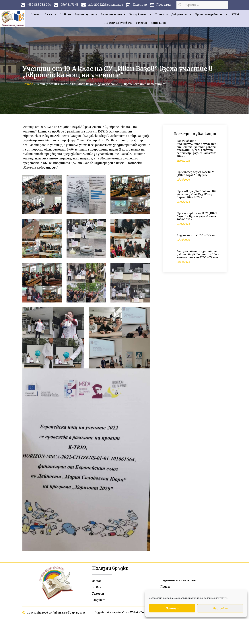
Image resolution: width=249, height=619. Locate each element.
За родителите (111, 14)
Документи (180, 14)
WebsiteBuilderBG (141, 612)
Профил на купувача (118, 22)
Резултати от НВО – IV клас (196, 235)
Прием (159, 14)
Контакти (158, 22)
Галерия (141, 22)
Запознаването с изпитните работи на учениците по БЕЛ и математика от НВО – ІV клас (198, 254)
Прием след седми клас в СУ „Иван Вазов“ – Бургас (195, 173)
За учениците (84, 14)
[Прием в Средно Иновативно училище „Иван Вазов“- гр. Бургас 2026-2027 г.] (172, 197)
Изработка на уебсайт (111, 612)
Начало (36, 14)
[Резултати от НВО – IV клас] (172, 238)
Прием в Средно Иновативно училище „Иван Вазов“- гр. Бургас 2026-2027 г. (197, 194)
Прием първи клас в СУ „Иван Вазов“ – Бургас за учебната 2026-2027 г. (197, 216)
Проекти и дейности (209, 14)
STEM (235, 14)
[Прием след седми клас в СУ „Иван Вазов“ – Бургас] (172, 176)
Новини (65, 14)
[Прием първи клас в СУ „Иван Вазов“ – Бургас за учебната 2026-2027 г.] (172, 219)
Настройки (220, 608)
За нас (49, 14)
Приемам (172, 608)
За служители (138, 14)
